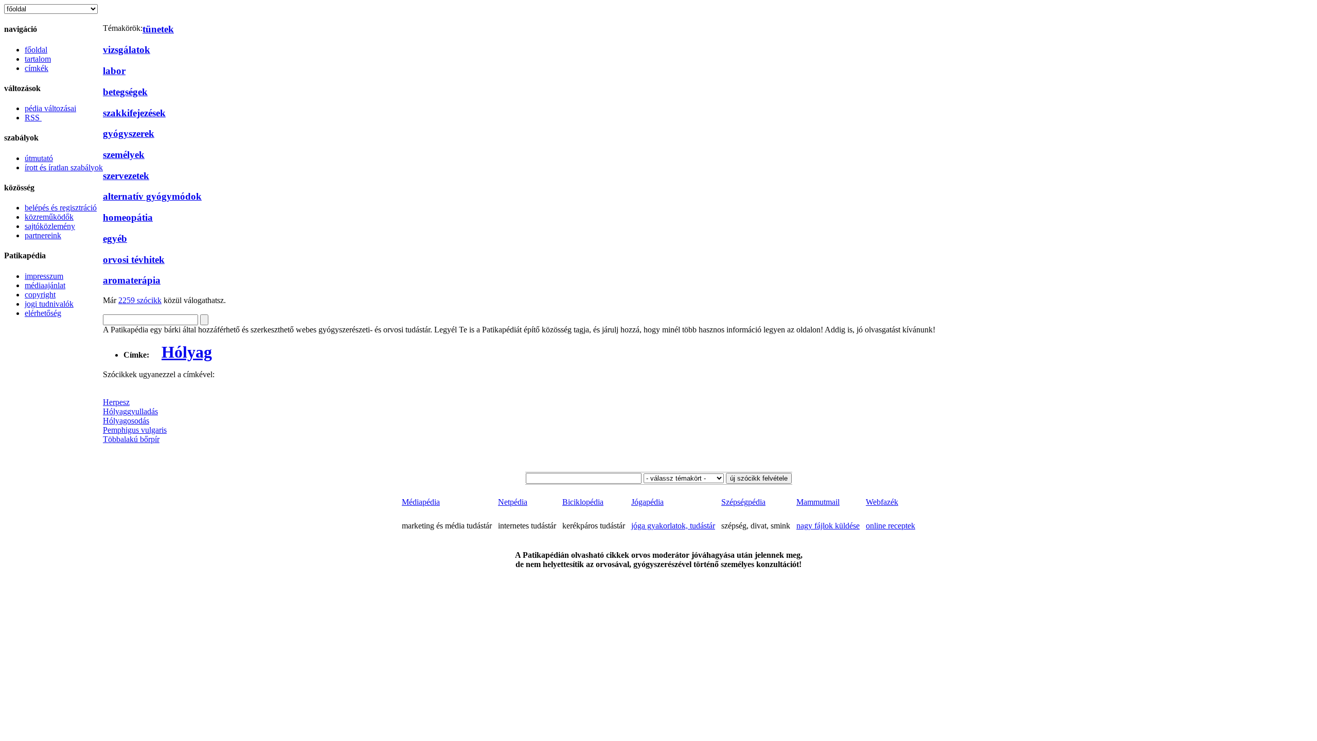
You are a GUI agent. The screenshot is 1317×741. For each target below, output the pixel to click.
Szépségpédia (743, 502)
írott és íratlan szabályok (64, 167)
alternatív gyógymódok (152, 196)
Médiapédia (421, 502)
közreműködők (49, 217)
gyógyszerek (128, 133)
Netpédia (512, 502)
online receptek (890, 525)
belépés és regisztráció (61, 207)
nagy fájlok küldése (828, 525)
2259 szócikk (140, 300)
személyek (124, 154)
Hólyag (187, 352)
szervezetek (126, 175)
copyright (40, 294)
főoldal (36, 49)
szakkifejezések (134, 113)
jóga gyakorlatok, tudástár (673, 525)
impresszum (44, 276)
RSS (33, 117)
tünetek (158, 29)
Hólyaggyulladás (130, 411)
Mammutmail (818, 502)
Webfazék (882, 502)
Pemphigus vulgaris (135, 430)
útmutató (39, 158)
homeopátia (128, 217)
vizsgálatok (126, 49)
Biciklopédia (582, 502)
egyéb (115, 238)
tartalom (38, 59)
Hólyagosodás (126, 420)
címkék (36, 68)
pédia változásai (50, 108)
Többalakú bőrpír (131, 439)
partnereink (43, 235)
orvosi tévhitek (134, 259)
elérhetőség (43, 313)
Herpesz (116, 402)
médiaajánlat (45, 285)
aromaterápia (132, 280)
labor (114, 70)
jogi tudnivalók (49, 303)
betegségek (125, 91)
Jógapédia (647, 502)
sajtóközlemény (50, 226)
